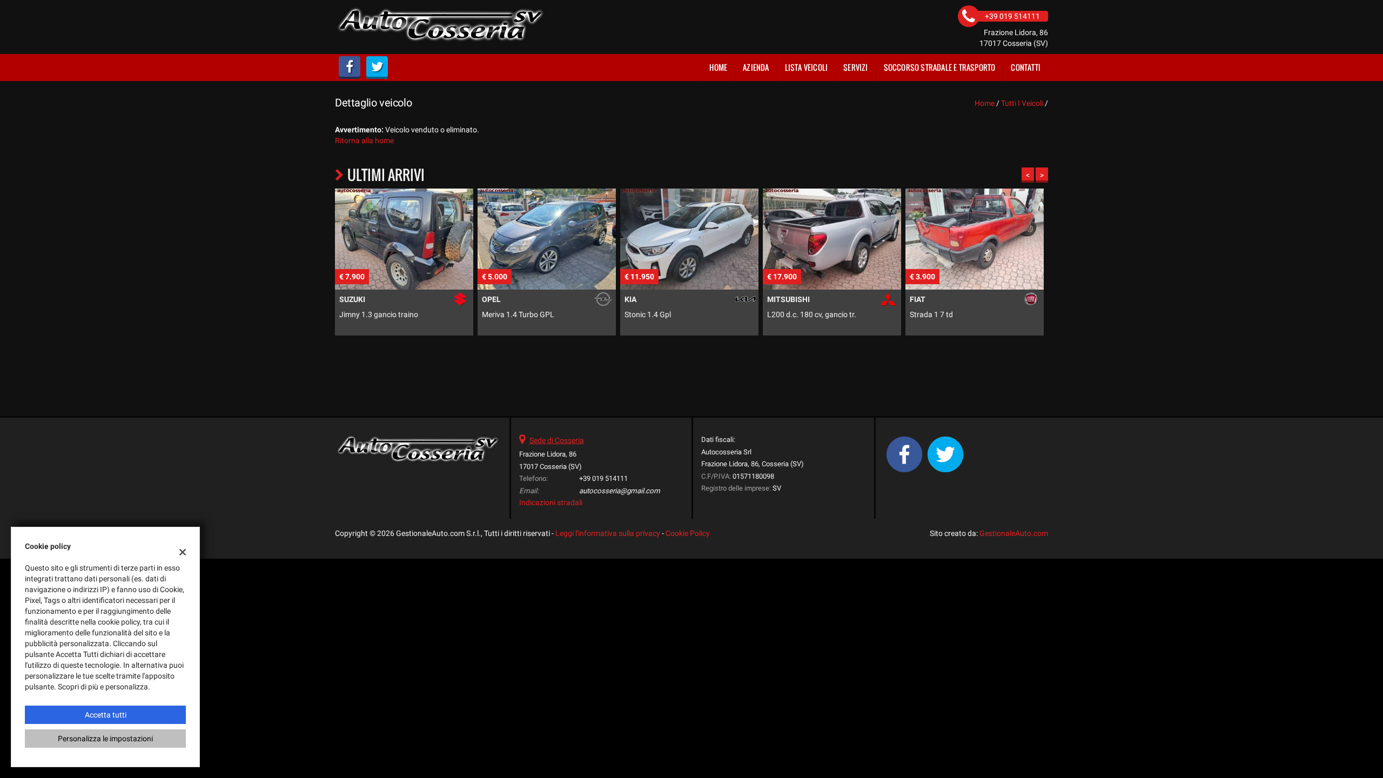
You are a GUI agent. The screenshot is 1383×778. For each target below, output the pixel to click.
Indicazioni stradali (550, 502)
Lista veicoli (806, 67)
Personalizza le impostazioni (105, 738)
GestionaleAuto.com (1013, 533)
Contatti (1025, 67)
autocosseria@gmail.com (619, 491)
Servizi (855, 67)
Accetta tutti (105, 714)
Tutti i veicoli (1022, 103)
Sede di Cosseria (556, 440)
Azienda (756, 67)
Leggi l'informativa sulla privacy (607, 533)
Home (718, 67)
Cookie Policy (688, 533)
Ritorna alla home (364, 140)
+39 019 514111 (603, 478)
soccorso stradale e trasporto (940, 67)
